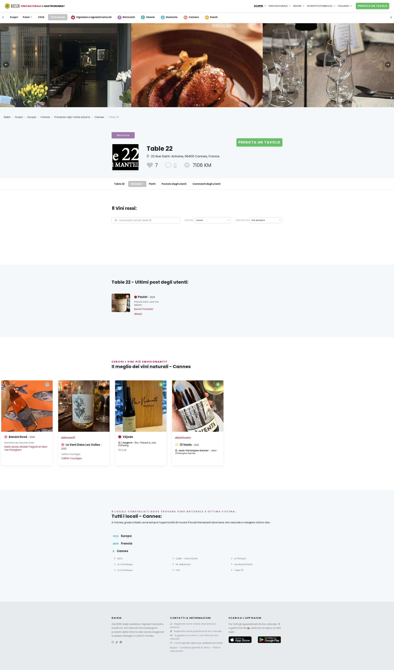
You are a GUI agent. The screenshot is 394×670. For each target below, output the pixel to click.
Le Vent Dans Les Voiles (81, 446)
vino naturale (269, 624)
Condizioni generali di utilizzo (195, 647)
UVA (177, 570)
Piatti (152, 183)
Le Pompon (240, 558)
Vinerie (150, 17)
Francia (45, 117)
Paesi (26, 17)
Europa (31, 117)
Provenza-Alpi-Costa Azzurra (72, 117)
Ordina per (242, 220)
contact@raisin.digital (185, 642)
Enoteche (171, 17)
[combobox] (213, 220)
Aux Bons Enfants (243, 564)
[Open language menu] (351, 6)
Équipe (174, 647)
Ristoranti (129, 17)
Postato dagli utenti (174, 183)
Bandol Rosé (22, 437)
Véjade (128, 437)
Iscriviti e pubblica (319, 6)
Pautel (146, 297)
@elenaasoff (68, 437)
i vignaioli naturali (151, 624)
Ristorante (123, 135)
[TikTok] (117, 642)
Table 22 (119, 183)
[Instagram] (113, 642)
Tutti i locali (57, 17)
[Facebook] (121, 642)
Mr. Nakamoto (183, 564)
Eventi (213, 17)
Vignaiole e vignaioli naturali (93, 17)
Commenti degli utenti (206, 183)
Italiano (343, 6)
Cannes (99, 117)
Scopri (258, 6)
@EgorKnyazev (183, 437)
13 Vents (189, 445)
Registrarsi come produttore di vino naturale (198, 631)
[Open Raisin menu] (303, 6)
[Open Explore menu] (265, 6)
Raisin (7, 117)
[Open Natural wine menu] (290, 6)
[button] (197, 105)
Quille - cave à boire (186, 558)
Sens (119, 558)
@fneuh (138, 313)
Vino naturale (278, 6)
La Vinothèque (125, 564)
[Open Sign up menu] (334, 6)
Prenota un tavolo (372, 6)
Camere (194, 17)
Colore (189, 220)
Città (41, 17)
